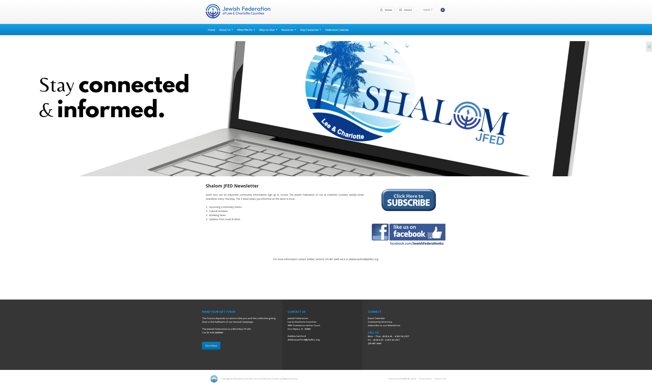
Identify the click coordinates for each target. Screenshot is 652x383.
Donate (388, 9)
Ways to (267, 29)
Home (211, 29)
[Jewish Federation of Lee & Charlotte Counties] (238, 12)
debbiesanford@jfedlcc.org (304, 339)
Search (426, 9)
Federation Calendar (337, 29)
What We (244, 29)
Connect (407, 9)
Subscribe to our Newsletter (384, 325)
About (224, 29)
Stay (309, 29)
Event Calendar (376, 318)
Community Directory (380, 321)
